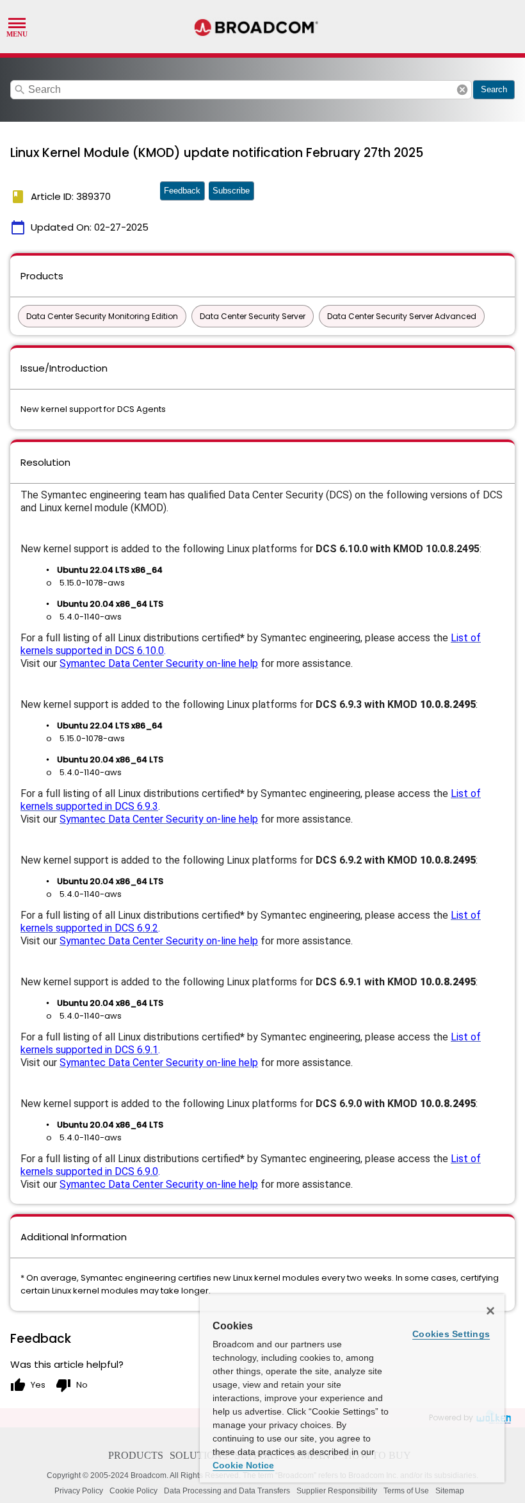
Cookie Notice (243, 1465)
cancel (462, 89)
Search (494, 89)
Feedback (182, 190)
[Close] (490, 1311)
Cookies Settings (451, 1334)
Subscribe (231, 190)
